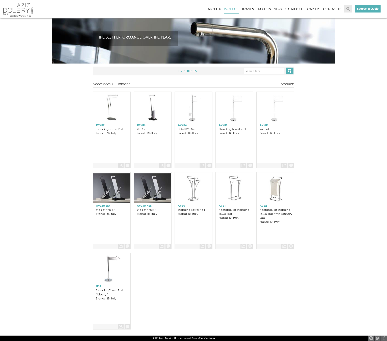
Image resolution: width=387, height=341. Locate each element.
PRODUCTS (231, 9)
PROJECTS (264, 9)
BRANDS (248, 9)
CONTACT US (332, 9)
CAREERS (313, 9)
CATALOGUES (294, 9)
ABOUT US (214, 9)
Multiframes (209, 338)
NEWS (278, 9)
